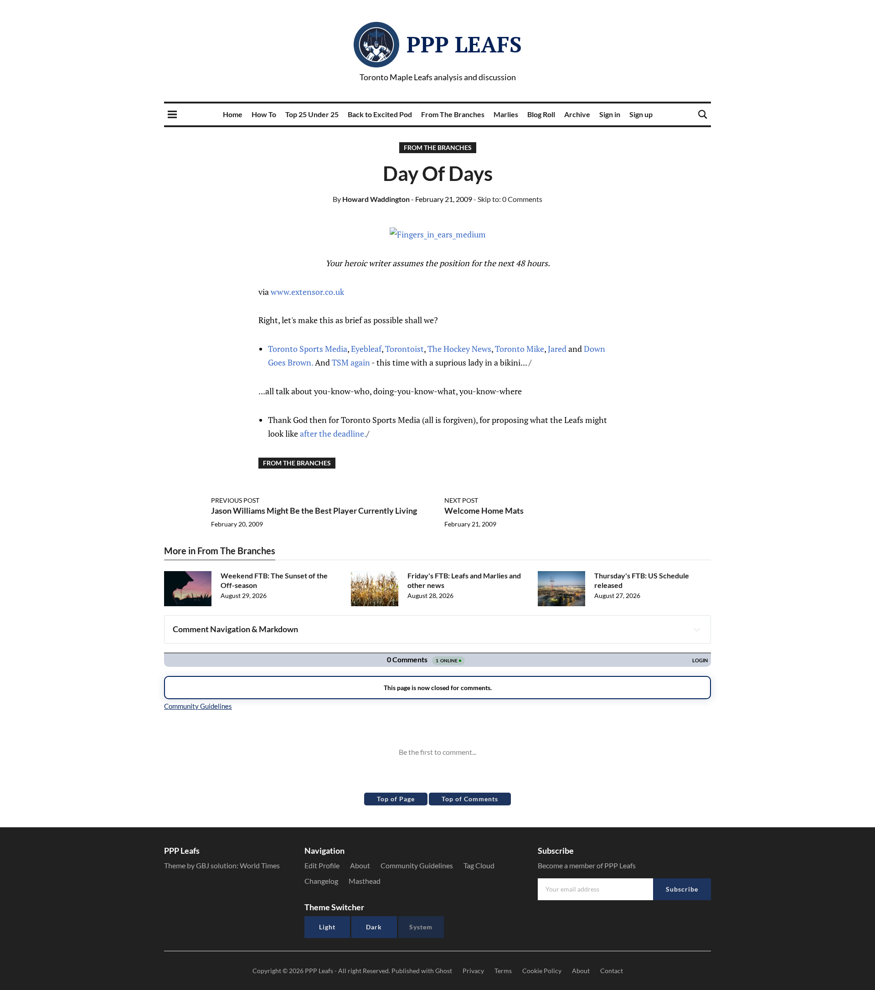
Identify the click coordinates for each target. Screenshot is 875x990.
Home (232, 114)
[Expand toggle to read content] (696, 629)
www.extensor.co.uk (307, 291)
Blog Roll (541, 114)
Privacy (473, 971)
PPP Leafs (464, 44)
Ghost (443, 971)
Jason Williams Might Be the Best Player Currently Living (314, 510)
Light (327, 927)
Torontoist (404, 348)
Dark (374, 927)
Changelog (321, 881)
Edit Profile (322, 865)
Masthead (365, 881)
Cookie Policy (541, 971)
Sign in (609, 114)
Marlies (506, 114)
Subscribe (682, 889)
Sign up (641, 114)
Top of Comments (470, 799)
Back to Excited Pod (380, 114)
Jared (557, 348)
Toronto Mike (519, 348)
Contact (611, 971)
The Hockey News (459, 348)
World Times (260, 865)
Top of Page (396, 799)
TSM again (351, 362)
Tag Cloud (478, 865)
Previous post (235, 500)
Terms (503, 971)
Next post (461, 500)
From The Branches (452, 114)
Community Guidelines (417, 865)
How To (264, 114)
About (360, 865)
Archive (577, 114)
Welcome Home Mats (484, 510)
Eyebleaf (366, 348)
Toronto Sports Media (307, 348)
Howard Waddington (371, 199)
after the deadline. (333, 433)
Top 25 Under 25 (312, 114)
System (420, 927)
